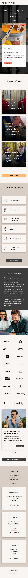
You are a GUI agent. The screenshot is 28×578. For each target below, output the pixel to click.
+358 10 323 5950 (14, 558)
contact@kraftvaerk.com (14, 478)
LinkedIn (14, 483)
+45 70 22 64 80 (14, 475)
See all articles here (14, 460)
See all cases (14, 175)
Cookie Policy (14, 574)
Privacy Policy (14, 570)
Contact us (14, 261)
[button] (10, 69)
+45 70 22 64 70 (14, 533)
